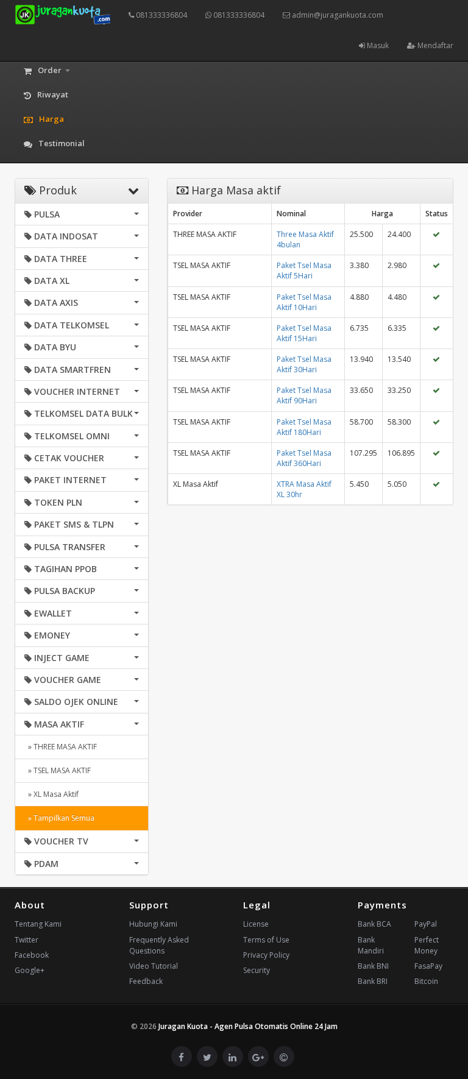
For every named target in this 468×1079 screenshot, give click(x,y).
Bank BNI (373, 966)
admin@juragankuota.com (336, 15)
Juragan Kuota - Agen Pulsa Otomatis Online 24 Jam (248, 1026)
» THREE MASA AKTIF (60, 746)
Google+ (29, 970)
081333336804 (160, 15)
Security (256, 970)
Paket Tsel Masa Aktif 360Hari (304, 458)
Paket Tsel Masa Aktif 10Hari (304, 302)
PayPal (425, 924)
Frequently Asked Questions (159, 945)
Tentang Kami (38, 924)
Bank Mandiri (371, 945)
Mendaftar (434, 45)
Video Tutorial (153, 966)
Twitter (26, 940)
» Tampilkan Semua (59, 818)
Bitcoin (426, 981)
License (256, 924)
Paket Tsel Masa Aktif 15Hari (304, 333)
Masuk (377, 45)
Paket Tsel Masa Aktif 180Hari (304, 427)
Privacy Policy (266, 955)
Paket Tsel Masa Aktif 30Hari (304, 364)
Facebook (32, 955)
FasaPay (428, 966)
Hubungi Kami (153, 924)
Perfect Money (426, 945)
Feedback (146, 981)
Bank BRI (373, 981)
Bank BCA (374, 924)
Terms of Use (266, 940)
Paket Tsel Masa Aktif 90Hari (304, 395)
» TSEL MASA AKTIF (57, 770)
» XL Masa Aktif (51, 794)
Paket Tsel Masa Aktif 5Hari (304, 270)
